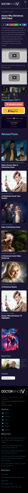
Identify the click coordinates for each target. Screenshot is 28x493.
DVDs (10, 162)
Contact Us (10, 397)
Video (16, 21)
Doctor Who (5, 21)
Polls (10, 193)
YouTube (6, 429)
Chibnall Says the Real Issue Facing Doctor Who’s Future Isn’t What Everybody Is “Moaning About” (13, 458)
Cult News (6, 470)
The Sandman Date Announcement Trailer (13, 477)
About (6, 399)
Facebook (7, 416)
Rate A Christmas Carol (10, 227)
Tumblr (6, 423)
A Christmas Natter (9, 287)
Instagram (7, 426)
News (12, 21)
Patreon (6, 413)
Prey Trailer (4, 474)
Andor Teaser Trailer (7, 483)
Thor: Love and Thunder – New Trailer (11, 487)
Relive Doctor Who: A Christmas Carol (9, 166)
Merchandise (16, 162)
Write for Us (16, 397)
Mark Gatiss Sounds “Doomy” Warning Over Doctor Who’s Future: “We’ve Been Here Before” (13, 440)
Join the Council (14, 126)
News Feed (7, 434)
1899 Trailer (4, 480)
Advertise (3, 397)
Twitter (6, 419)
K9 (9, 313)
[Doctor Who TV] (10, 6)
